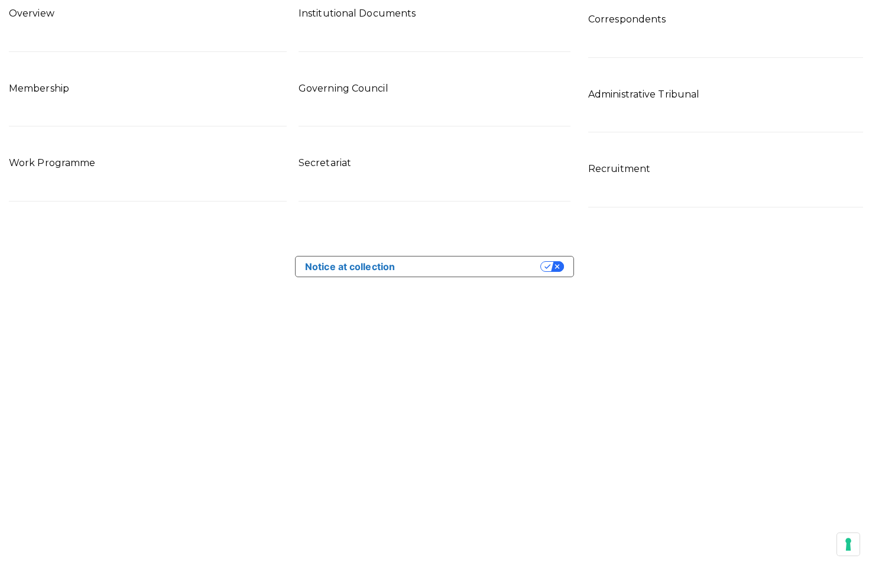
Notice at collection (350, 266)
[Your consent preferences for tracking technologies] (848, 544)
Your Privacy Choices (473, 266)
